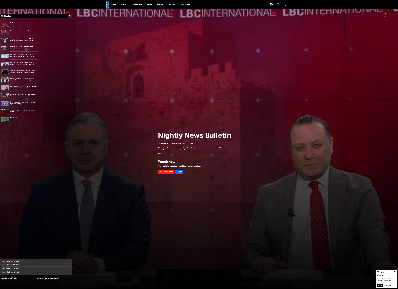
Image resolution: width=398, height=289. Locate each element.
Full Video (13, 23)
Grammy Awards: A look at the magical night (22, 110)
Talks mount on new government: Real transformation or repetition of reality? (22, 71)
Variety (149, 4)
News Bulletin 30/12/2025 (10, 265)
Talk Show (171, 4)
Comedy (160, 4)
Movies (123, 4)
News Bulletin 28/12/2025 (10, 272)
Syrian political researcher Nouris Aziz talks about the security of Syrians (22, 95)
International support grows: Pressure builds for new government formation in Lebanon (23, 63)
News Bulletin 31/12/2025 (10, 261)
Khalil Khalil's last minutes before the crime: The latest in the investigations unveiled (22, 79)
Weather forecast (16, 118)
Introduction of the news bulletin (20, 31)
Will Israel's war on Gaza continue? (21, 46)
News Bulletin (185, 4)
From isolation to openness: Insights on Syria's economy (23, 102)
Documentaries (136, 4)
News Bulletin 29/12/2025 (10, 268)
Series (114, 4)
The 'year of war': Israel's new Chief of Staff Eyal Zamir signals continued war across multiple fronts (24, 39)
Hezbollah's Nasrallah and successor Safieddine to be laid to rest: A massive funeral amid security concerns (22, 55)
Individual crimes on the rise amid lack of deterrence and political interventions (23, 87)
